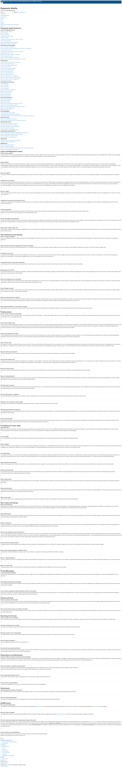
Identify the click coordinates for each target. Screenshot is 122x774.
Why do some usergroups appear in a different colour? (13, 106)
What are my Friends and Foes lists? (9, 119)
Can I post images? (5, 88)
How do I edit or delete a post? (7, 63)
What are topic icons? (5, 96)
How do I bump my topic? (6, 80)
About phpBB (96, 706)
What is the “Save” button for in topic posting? (11, 77)
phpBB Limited (38, 706)
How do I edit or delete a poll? (7, 70)
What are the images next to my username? (10, 54)
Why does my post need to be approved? (10, 79)
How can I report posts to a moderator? (9, 76)
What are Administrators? (6, 99)
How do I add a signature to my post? (9, 65)
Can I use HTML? (4, 85)
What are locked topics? (6, 94)
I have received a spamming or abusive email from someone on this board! (17, 115)
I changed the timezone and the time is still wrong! (12, 51)
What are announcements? (7, 91)
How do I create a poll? (6, 66)
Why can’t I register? (5, 34)
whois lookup (93, 721)
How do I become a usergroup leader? (9, 105)
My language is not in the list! (7, 53)
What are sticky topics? (6, 92)
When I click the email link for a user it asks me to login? (13, 59)
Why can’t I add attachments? (7, 73)
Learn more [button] (39, 1)
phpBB (16, 273)
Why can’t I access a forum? (7, 71)
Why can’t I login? (5, 37)
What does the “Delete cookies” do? (9, 43)
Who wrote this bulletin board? (7, 145)
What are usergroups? (5, 102)
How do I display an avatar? (7, 56)
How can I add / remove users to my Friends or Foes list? (13, 120)
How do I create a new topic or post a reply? (10, 62)
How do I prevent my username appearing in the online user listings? (16, 48)
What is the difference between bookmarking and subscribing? (15, 132)
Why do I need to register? (6, 31)
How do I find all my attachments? (8, 141)
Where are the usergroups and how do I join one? (12, 103)
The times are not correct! (6, 50)
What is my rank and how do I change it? (10, 57)
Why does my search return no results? (9, 125)
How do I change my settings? (7, 47)
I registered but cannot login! (7, 36)
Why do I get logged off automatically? (9, 42)
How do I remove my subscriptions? (9, 137)
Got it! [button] (2, 3)
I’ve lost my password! (5, 40)
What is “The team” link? (6, 109)
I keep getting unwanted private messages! (10, 114)
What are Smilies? (5, 86)
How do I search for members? (7, 128)
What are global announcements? (8, 89)
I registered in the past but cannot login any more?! (12, 39)
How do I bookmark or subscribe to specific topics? (12, 134)
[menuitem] (5, 15)
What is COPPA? (4, 33)
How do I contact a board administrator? (9, 149)
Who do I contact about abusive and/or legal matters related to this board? (17, 148)
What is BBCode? (5, 83)
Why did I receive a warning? (7, 74)
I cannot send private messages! (8, 112)
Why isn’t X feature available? (7, 146)
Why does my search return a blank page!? (10, 126)
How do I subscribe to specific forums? (9, 135)
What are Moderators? (5, 100)
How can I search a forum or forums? (9, 123)
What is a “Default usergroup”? (7, 108)
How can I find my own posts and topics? (10, 129)
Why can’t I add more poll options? (8, 68)
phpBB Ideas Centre (61, 714)
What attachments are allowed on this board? (11, 140)
